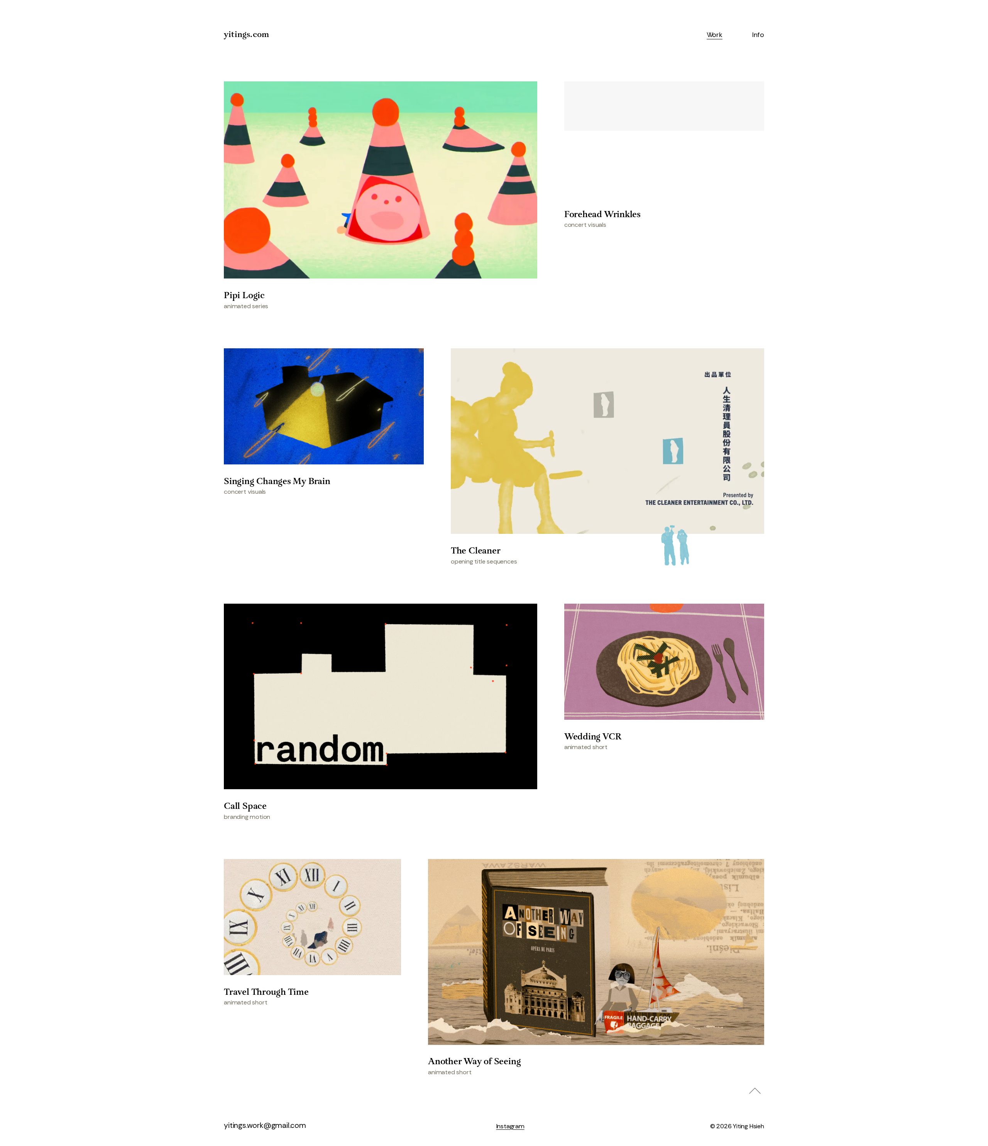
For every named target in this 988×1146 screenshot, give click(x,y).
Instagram (510, 1126)
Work (714, 34)
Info (758, 34)
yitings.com (246, 34)
